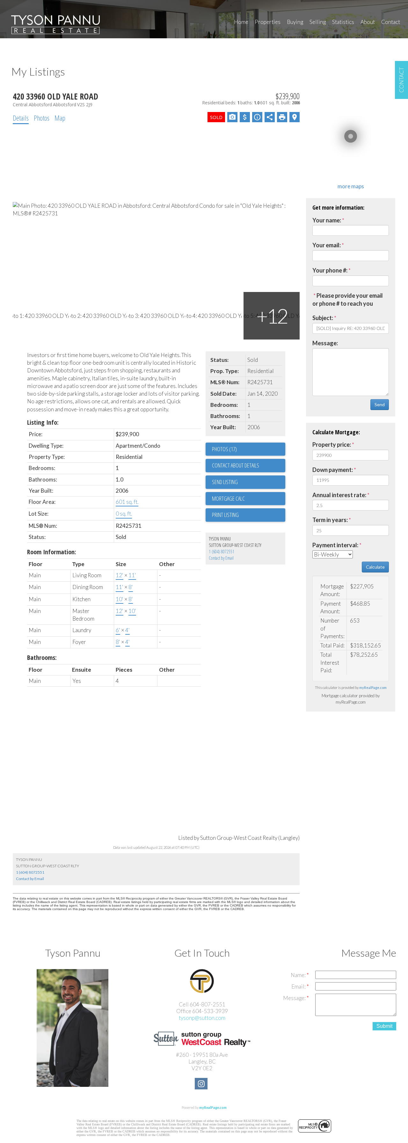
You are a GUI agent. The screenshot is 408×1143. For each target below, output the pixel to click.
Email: (299, 986)
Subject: (322, 317)
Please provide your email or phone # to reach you (347, 299)
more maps (351, 186)
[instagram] (202, 1084)
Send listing (225, 482)
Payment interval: (335, 545)
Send (380, 404)
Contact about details (235, 465)
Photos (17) (224, 449)
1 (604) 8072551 (221, 552)
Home (241, 22)
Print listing (225, 515)
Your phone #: (329, 270)
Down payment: (332, 469)
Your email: (326, 245)
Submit (384, 1026)
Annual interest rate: (339, 494)
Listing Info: (43, 422)
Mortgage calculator (248, 499)
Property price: (331, 444)
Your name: (326, 220)
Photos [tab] (41, 118)
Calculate (375, 567)
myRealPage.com (373, 687)
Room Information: (51, 552)
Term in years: (330, 519)
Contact (390, 22)
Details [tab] (21, 118)
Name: (299, 975)
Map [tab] (60, 118)
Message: (325, 343)
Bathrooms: (42, 657)
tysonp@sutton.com (202, 1017)
